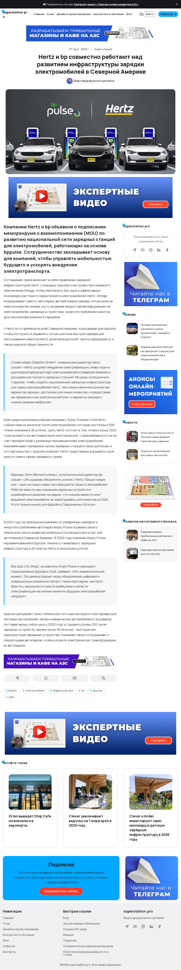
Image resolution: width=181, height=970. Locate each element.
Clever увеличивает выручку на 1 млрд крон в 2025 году (90, 821)
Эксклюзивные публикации (81, 923)
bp (82, 690)
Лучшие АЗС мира (75, 929)
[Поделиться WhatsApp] (46, 678)
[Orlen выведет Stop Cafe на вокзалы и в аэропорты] (30, 792)
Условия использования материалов (88, 946)
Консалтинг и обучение (108, 14)
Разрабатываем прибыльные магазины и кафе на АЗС (157, 536)
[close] (177, 4)
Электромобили (35, 690)
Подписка (166, 14)
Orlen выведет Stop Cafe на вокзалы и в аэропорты (30, 821)
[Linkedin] (159, 250)
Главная (39, 14)
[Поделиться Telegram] (17, 678)
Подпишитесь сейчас (61, 891)
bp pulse (98, 690)
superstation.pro (80, 965)
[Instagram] (150, 250)
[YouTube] (142, 250)
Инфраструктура (63, 690)
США (11, 697)
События (9, 946)
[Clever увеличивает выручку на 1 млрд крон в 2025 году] (90, 792)
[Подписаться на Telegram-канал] (151, 878)
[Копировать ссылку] (103, 678)
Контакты (9, 952)
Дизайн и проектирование (74, 14)
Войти (150, 14)
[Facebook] (167, 250)
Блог (129, 14)
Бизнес (13, 690)
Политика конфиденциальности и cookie (86, 953)
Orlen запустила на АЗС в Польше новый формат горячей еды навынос (157, 437)
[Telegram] (134, 250)
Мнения (68, 935)
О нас (50, 14)
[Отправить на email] (74, 678)
